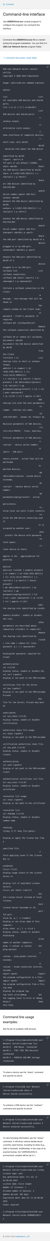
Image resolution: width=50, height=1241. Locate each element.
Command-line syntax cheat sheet (21, 58)
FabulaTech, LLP (22, 1236)
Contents (10, 4)
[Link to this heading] (20, 1022)
